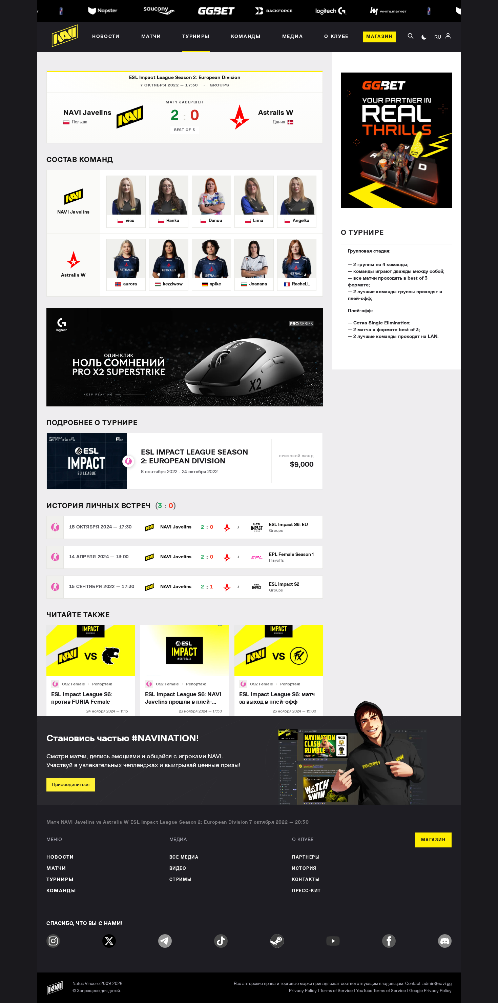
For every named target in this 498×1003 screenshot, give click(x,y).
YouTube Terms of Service (381, 991)
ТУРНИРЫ (60, 879)
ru (437, 37)
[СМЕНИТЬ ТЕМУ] (424, 37)
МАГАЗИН (433, 840)
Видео (178, 868)
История (304, 868)
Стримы (180, 880)
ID (437, 64)
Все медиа (184, 857)
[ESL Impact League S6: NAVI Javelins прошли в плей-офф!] (184, 670)
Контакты (306, 880)
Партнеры (306, 857)
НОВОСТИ (60, 857)
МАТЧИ (56, 868)
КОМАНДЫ (61, 890)
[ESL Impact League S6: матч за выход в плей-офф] (278, 670)
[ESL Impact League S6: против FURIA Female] (90, 670)
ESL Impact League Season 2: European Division (184, 77)
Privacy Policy (303, 991)
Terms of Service (336, 991)
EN (438, 54)
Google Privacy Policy (430, 991)
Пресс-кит (306, 891)
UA (438, 44)
